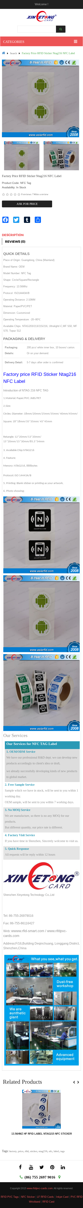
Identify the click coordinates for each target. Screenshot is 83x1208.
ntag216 (43, 1151)
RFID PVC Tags (10, 1196)
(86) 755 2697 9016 (40, 1177)
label (56, 1151)
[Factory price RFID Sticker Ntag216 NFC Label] (22, 159)
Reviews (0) (15, 241)
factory (13, 1151)
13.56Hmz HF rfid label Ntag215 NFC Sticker (41, 1133)
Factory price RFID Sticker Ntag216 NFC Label (48, 53)
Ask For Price (27, 203)
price (20, 1151)
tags (62, 1151)
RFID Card (48, 1201)
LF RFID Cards (45, 1196)
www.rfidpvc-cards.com (40, 1188)
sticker (33, 1151)
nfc (50, 1151)
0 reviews (26, 194)
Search (13, 53)
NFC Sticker (28, 1196)
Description (13, 235)
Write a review (40, 194)
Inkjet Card (62, 1196)
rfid (27, 1151)
